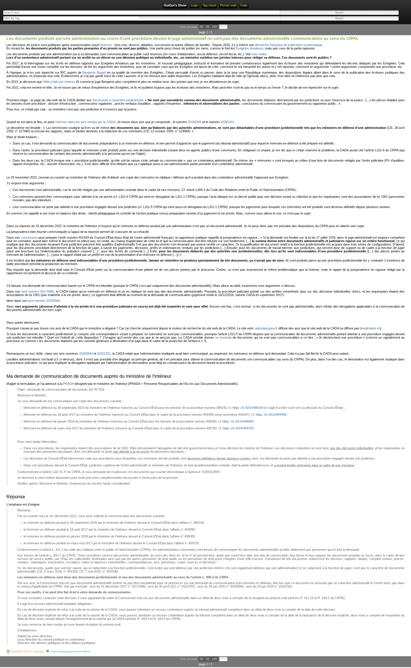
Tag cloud (209, 5)
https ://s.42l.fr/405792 (238, 428)
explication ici (370, 328)
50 (207, 26)
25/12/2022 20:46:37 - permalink (27, 651)
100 (214, 26)
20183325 (194, 122)
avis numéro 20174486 (37, 291)
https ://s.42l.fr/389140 (247, 407)
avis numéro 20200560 (44, 300)
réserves (106, 45)
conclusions (29, 237)
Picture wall (228, 5)
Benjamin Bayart (94, 72)
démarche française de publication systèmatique (288, 45)
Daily (243, 5)
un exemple (223, 337)
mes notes (259, 54)
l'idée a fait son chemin (58, 81)
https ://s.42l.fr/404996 (271, 414)
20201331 (104, 353)
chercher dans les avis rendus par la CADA (85, 122)
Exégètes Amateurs (249, 48)
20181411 (227, 122)
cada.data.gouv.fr (266, 328)
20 (201, 26)
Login (194, 5)
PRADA (68, 383)
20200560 (86, 353)
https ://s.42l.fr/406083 (237, 421)
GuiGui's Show (175, 5)
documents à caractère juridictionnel (117, 100)
